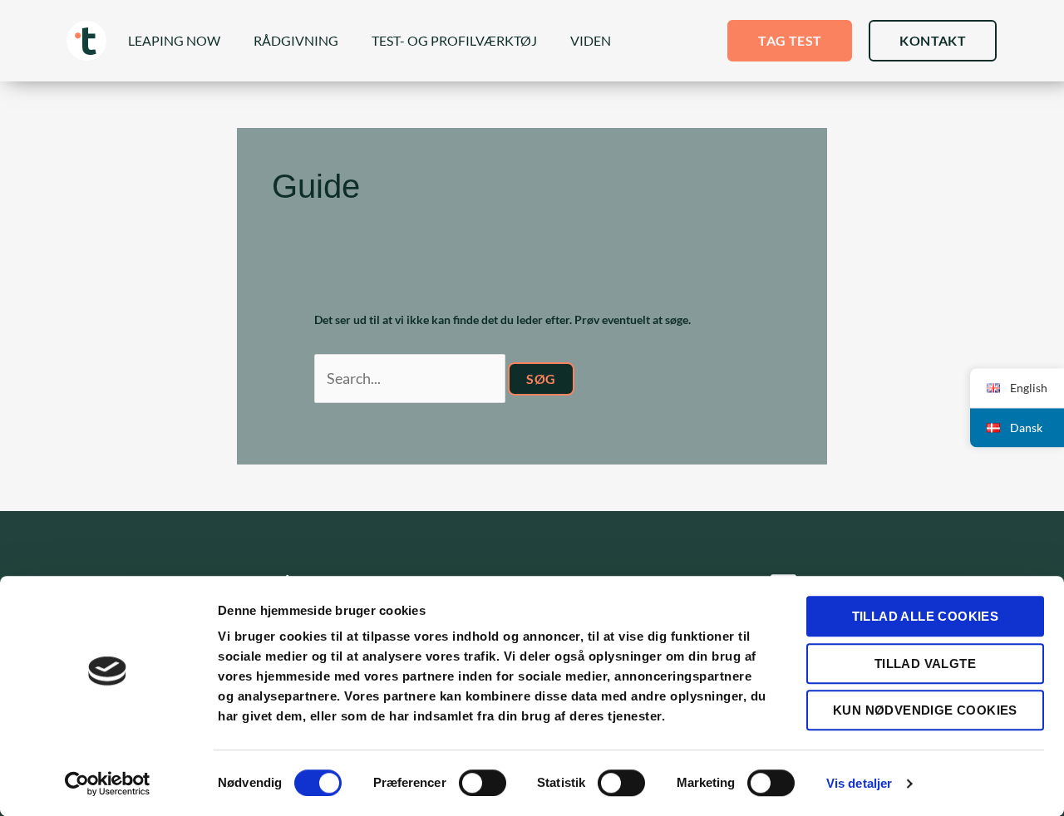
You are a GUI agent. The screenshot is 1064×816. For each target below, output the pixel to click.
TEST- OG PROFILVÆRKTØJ (454, 40)
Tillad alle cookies (925, 616)
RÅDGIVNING (296, 40)
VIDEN (590, 40)
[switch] (482, 782)
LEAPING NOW (174, 40)
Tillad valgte (925, 663)
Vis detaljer (859, 783)
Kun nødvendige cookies (925, 710)
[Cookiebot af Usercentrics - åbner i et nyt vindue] (107, 783)
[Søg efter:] (411, 379)
